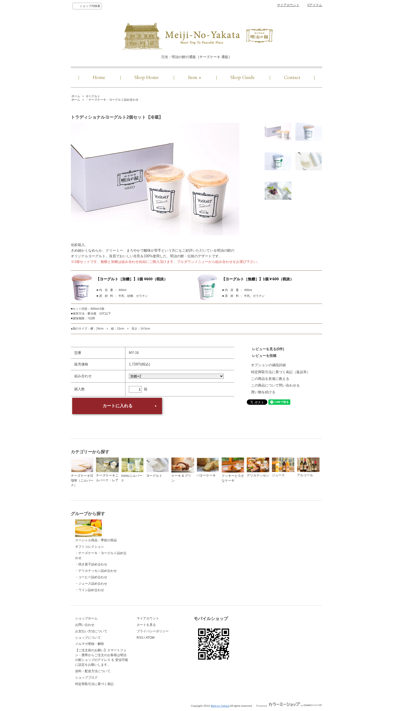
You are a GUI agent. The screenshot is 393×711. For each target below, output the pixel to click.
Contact (292, 77)
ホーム (75, 96)
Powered (262, 705)
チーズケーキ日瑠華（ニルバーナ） (82, 480)
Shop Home (146, 77)
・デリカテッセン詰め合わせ (96, 571)
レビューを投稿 (264, 356)
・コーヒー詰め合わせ (91, 577)
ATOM (150, 638)
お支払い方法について (91, 631)
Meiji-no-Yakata (220, 705)
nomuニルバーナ (131, 478)
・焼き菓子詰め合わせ (91, 564)
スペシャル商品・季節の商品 (96, 540)
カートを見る (146, 625)
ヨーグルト (93, 96)
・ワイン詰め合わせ (89, 590)
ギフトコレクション (89, 547)
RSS (140, 638)
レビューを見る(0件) (268, 349)
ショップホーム (86, 618)
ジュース (278, 475)
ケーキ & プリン (181, 478)
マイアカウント (288, 5)
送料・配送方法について (92, 671)
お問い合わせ (84, 625)
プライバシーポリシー (153, 631)
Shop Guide (242, 77)
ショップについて (88, 638)
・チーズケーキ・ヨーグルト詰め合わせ (112, 99)
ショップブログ (86, 677)
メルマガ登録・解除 (89, 644)
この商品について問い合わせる (275, 385)
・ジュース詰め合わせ (91, 583)
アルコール (305, 475)
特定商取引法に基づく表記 (94, 684)
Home (99, 77)
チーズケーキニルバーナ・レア (107, 478)
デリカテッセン (258, 475)
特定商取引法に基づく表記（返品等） (280, 372)
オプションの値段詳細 (268, 365)
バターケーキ (206, 475)
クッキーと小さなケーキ (233, 478)
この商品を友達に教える (270, 379)
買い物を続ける (263, 392)
